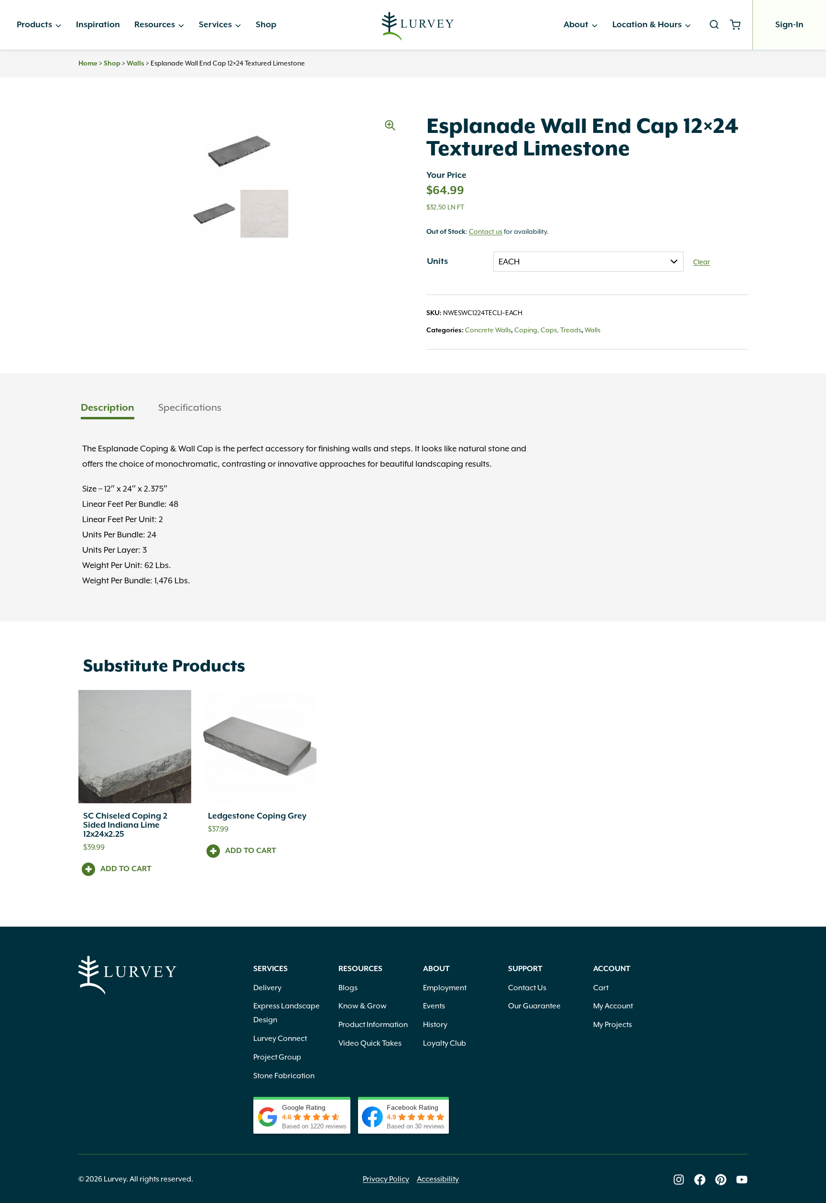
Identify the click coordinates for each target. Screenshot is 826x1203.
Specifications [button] (189, 407)
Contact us (485, 231)
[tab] (107, 408)
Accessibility (438, 1179)
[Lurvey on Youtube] (742, 1179)
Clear (701, 262)
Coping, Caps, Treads (547, 330)
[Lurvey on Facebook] (700, 1179)
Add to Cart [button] (126, 869)
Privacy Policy (386, 1179)
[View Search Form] (714, 25)
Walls (135, 63)
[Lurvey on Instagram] (679, 1179)
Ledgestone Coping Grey (257, 816)
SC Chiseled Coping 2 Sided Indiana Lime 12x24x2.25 (125, 825)
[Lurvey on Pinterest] (721, 1179)
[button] (390, 125)
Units (437, 261)
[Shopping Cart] (739, 25)
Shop (266, 25)
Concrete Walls (488, 330)
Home (88, 63)
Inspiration (98, 25)
